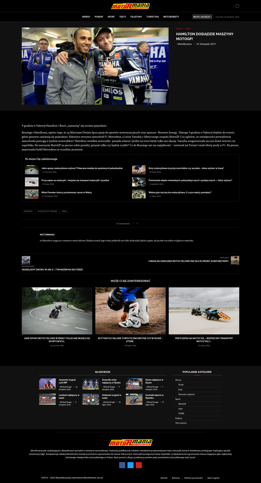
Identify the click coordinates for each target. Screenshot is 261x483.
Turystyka (153, 17)
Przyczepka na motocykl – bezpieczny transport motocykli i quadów (75, 180)
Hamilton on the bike (47, 211)
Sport (111, 17)
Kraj (180, 389)
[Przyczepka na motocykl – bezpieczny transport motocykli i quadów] (32, 181)
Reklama (176, 477)
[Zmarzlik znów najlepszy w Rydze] (90, 383)
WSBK (181, 413)
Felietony (136, 17)
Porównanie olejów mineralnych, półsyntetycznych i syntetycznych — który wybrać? (190, 180)
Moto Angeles (213, 477)
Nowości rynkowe (186, 394)
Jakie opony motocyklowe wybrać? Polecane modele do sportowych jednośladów (82, 168)
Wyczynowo (181, 422)
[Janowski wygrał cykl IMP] (47, 383)
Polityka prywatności (193, 477)
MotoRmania (185, 44)
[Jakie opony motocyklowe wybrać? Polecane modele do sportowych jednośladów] (32, 169)
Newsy (86, 17)
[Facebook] (122, 465)
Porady (99, 17)
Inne (180, 408)
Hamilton (28, 211)
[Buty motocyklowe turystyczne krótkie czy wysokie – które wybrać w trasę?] (139, 169)
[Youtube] (139, 465)
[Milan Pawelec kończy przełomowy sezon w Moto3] (32, 194)
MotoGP (182, 403)
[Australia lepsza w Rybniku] (134, 399)
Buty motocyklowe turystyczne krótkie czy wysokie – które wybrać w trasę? (186, 168)
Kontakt (164, 477)
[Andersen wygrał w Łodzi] (90, 399)
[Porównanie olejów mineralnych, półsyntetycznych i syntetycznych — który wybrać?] (139, 181)
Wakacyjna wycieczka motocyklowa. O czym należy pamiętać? (180, 192)
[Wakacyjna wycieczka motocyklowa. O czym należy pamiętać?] (139, 194)
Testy (122, 17)
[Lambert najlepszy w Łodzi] (47, 399)
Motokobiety (171, 17)
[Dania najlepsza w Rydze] (134, 383)
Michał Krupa (66, 386)
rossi (64, 211)
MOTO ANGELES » (202, 16)
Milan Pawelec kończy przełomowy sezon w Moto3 (67, 192)
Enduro (178, 418)
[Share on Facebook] (141, 223)
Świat (181, 384)
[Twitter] (130, 465)
